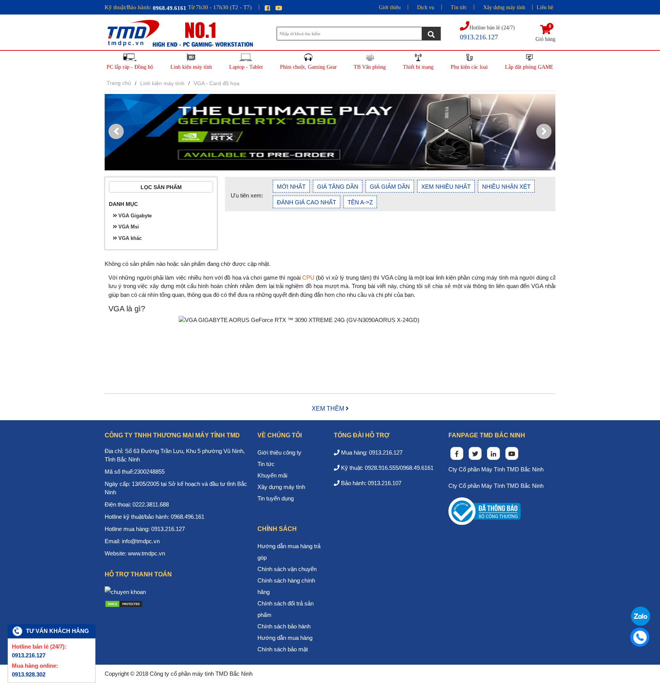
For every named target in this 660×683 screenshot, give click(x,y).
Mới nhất (291, 186)
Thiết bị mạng (418, 67)
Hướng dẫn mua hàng (284, 637)
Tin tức (459, 7)
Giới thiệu (390, 7)
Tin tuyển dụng (275, 498)
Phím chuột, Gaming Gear (308, 67)
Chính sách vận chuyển (287, 569)
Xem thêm (329, 408)
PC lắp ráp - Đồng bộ (130, 67)
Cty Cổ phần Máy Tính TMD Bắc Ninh (496, 469)
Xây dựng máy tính (504, 7)
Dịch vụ (425, 7)
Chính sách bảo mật (282, 649)
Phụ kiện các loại (469, 67)
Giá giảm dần (390, 186)
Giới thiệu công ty (279, 452)
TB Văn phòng (370, 67)
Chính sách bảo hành (284, 626)
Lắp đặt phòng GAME (529, 67)
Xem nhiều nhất (446, 186)
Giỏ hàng (545, 33)
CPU (308, 277)
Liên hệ (545, 7)
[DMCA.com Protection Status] (124, 603)
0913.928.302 (28, 674)
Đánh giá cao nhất (306, 202)
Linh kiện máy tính (191, 67)
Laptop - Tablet (246, 67)
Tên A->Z (360, 202)
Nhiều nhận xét (506, 186)
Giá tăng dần (337, 186)
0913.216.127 (28, 655)
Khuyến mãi (272, 475)
